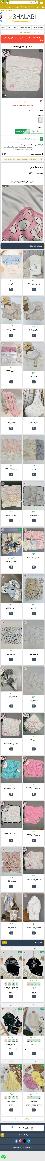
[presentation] (25, 101)
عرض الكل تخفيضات (22, 1119)
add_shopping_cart (34, 289)
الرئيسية (40, 32)
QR (4, 154)
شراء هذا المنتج (22, 131)
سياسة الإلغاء (22, 159)
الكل (38, 7)
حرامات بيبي (23, 32)
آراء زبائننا (12, 28)
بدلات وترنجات (18, 7)
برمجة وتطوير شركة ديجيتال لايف (22, 1147)
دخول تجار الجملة (24, 28)
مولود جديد (9, 7)
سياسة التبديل (9, 159)
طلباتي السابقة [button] (38, 28)
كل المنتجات (32, 32)
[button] (7, 2)
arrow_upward (2, 1135)
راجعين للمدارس (29, 7)
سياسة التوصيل (35, 159)
